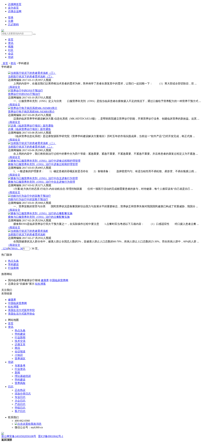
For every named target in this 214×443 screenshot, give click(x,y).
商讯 (17, 348)
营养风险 (20, 383)
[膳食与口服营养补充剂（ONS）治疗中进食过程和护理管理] (44, 160)
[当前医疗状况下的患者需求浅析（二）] (32, 143)
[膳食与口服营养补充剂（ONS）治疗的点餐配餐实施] (40, 213)
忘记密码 (13, 24)
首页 (10, 39)
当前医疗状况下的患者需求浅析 (26, 234)
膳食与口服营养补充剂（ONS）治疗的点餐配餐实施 (39, 216)
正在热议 (20, 390)
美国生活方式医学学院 (21, 310)
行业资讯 (20, 369)
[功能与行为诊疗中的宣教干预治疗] (29, 195)
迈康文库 (20, 344)
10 (16, 248)
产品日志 (20, 404)
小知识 (19, 355)
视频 (10, 46)
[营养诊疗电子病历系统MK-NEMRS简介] (32, 108)
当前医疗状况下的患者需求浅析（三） (31, 76)
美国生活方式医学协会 (21, 313)
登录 (10, 17)
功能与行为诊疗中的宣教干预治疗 (28, 199)
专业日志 (20, 397)
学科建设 (13, 264)
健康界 (45, 280)
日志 (10, 386)
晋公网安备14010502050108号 (18, 436)
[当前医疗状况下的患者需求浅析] (28, 231)
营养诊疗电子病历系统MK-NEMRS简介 (31, 111)
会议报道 (20, 351)
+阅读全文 (14, 87)
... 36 (20, 248)
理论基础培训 (23, 376)
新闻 (17, 372)
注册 (10, 21)
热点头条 (13, 260)
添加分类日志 (23, 393)
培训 (10, 57)
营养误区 (20, 358)
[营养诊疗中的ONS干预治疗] (25, 90)
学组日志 (20, 407)
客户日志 (20, 411)
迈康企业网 (14, 11)
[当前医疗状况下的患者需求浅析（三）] (32, 73)
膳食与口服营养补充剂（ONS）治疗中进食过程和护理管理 (43, 164)
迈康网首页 (14, 4)
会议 (10, 53)
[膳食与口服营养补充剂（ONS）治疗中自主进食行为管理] (43, 178)
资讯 (10, 43)
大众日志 (20, 400)
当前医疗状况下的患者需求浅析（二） (31, 146)
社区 (10, 50)
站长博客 (40, 283)
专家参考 (20, 365)
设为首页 (13, 7)
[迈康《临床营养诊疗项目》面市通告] (31, 125)
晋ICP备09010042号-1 (50, 436)
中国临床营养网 (58, 280)
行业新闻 (13, 267)
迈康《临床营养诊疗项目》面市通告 (29, 129)
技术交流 (20, 341)
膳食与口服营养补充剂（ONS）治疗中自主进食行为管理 (41, 181)
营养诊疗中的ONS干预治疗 (24, 94)
